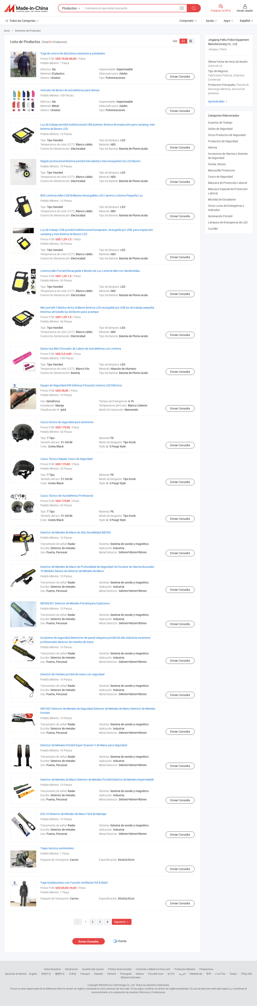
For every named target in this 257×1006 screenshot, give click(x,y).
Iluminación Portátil (220, 216)
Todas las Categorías (22, 21)
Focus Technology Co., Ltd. (120, 985)
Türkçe (233, 973)
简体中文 (46, 973)
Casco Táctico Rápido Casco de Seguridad (66, 459)
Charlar (122, 941)
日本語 (72, 973)
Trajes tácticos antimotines (57, 848)
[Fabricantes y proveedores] (26, 8)
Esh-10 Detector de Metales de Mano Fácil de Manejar (73, 814)
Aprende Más (218, 101)
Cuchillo (213, 228)
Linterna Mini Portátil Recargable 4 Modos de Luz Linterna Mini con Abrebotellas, (90, 271)
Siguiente (121, 922)
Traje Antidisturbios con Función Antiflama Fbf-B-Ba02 (74, 882)
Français (85, 973)
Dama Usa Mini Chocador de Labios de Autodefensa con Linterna (80, 348)
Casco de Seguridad (220, 176)
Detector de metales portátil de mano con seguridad (72, 674)
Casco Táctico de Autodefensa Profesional (66, 495)
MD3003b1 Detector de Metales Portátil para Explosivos (75, 603)
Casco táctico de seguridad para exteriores (66, 422)
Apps (227, 21)
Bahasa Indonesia (130, 977)
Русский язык (155, 973)
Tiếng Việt (246, 973)
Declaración (71, 969)
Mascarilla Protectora (221, 170)
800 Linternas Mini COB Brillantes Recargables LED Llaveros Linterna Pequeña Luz (91, 195)
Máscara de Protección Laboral (227, 183)
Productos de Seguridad (223, 141)
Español (98, 973)
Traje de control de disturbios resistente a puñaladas (72, 53)
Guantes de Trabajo (220, 122)
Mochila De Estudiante (222, 199)
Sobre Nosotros (52, 969)
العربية (182, 973)
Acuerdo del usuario (93, 969)
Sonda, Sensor (217, 164)
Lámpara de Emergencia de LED (228, 222)
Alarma (212, 147)
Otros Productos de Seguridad (227, 135)
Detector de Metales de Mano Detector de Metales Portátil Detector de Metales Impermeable (97, 779)
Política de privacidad (120, 969)
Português (126, 973)
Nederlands (196, 973)
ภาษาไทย (220, 973)
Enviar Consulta (180, 76)
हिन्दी (208, 973)
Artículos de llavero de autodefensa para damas (70, 90)
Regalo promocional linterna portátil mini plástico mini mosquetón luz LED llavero (90, 161)
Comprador (186, 21)
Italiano (140, 973)
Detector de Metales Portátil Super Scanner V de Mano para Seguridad (83, 745)
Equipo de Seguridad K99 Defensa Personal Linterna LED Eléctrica (81, 385)
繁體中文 (60, 973)
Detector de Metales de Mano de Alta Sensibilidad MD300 (75, 532)
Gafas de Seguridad (220, 129)
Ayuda (210, 21)
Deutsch (111, 973)
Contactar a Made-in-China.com (153, 969)
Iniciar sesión (245, 10)
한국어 (171, 973)
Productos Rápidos (184, 969)
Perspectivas (206, 969)
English (33, 973)
